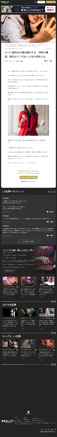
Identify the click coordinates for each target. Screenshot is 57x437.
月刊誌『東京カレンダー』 (37, 418)
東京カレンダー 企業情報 (19, 423)
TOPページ (17, 417)
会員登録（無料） (51, 2)
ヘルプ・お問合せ (18, 419)
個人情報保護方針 (26, 419)
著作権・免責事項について (27, 421)
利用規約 (24, 417)
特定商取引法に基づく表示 (27, 423)
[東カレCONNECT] (28, 9)
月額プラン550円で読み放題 (28, 177)
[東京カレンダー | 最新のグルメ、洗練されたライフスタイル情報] (5, 2)
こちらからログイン (31, 181)
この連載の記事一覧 (8, 270)
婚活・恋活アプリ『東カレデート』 (38, 420)
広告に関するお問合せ (18, 421)
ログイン (41, 2)
